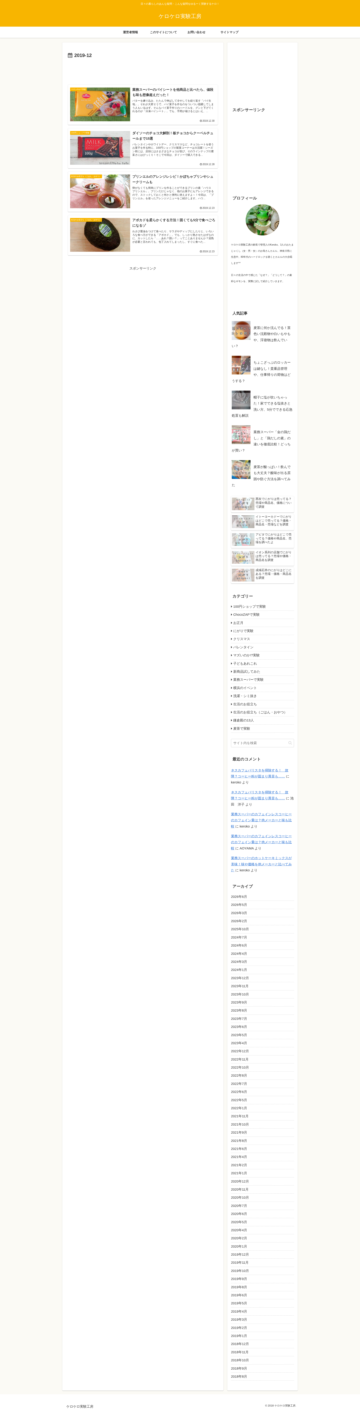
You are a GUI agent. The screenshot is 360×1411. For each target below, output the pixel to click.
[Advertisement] (143, 70)
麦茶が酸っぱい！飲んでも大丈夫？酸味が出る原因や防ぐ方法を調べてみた (261, 476)
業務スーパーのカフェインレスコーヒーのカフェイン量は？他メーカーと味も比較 (261, 820)
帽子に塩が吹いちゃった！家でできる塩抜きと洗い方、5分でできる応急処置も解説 (262, 406)
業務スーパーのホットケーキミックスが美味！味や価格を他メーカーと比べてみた (261, 864)
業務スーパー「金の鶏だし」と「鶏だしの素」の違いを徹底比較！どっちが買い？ (261, 441)
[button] (290, 743)
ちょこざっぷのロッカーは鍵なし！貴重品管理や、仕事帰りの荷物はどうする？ (261, 372)
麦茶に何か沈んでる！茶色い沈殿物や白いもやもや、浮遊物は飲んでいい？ (261, 337)
